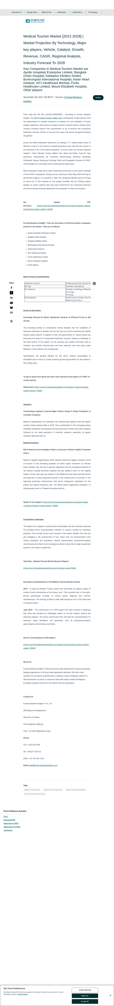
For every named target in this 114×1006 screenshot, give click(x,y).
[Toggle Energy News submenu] (39, 12)
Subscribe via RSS (11, 823)
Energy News (32, 12)
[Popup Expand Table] (94, 283)
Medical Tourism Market (32, 790)
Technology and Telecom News (93, 12)
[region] (57, 995)
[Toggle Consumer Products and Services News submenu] (25, 12)
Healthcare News (62, 12)
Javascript (8, 830)
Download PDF (9, 820)
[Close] (110, 995)
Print (6, 817)
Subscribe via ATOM (12, 827)
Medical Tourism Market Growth (34, 794)
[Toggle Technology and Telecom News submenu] (101, 12)
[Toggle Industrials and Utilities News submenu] (86, 12)
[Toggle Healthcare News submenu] (70, 12)
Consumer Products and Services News (17, 12)
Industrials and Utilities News (78, 12)
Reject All (84, 996)
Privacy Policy (22, 994)
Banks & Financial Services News (47, 12)
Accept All (85, 1001)
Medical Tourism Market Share (75, 790)
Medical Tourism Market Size (53, 790)
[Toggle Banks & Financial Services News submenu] (55, 12)
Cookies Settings (85, 990)
